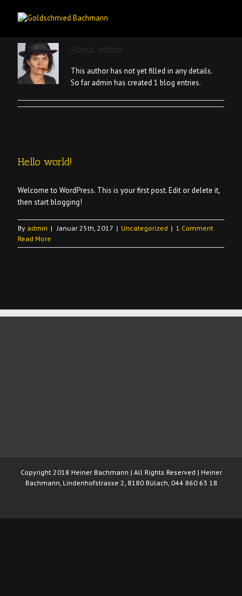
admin (37, 228)
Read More (34, 238)
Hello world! (45, 161)
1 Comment (194, 228)
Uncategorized (144, 228)
